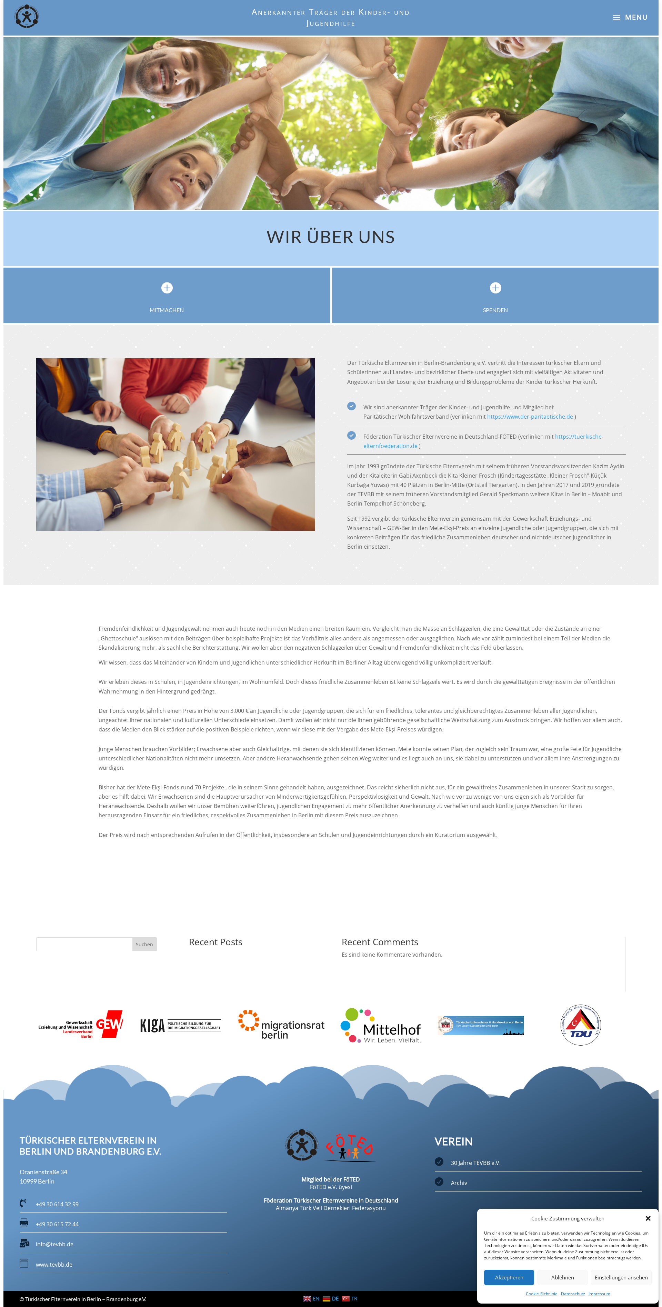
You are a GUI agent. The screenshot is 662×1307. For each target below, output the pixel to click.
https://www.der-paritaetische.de (530, 416)
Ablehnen (562, 1277)
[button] (648, 1218)
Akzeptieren (509, 1277)
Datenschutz (573, 1294)
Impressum (599, 1294)
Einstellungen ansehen (621, 1277)
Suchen (144, 944)
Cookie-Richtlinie (542, 1294)
